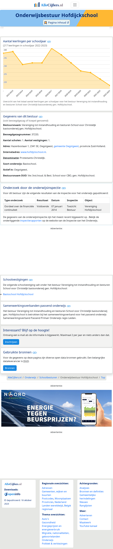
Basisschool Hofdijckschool (18, 294)
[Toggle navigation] (75, 5)
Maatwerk (85, 522)
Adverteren (86, 515)
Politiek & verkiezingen (54, 543)
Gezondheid (48, 522)
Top (103, 377)
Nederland (60, 502)
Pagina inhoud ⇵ (58, 22)
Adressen (47, 488)
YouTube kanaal (88, 526)
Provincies (47, 502)
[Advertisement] (56, 31)
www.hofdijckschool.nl (33, 152)
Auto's (45, 519)
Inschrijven (11, 342)
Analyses (84, 488)
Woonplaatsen (63, 498)
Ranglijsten (86, 505)
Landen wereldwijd (52, 505)
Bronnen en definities (92, 491)
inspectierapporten (31, 220)
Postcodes (48, 498)
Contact (84, 519)
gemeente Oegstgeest (66, 146)
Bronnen (10, 368)
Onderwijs (47, 540)
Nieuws (84, 502)
